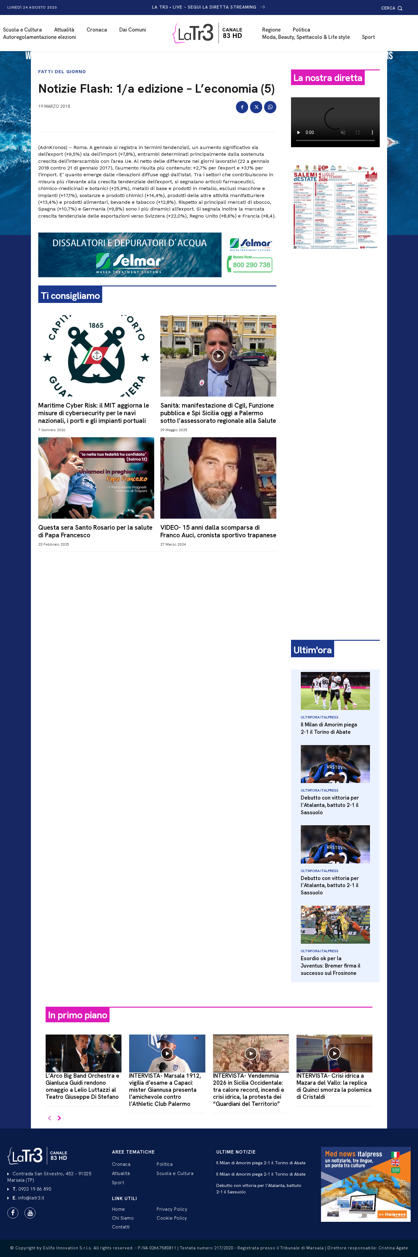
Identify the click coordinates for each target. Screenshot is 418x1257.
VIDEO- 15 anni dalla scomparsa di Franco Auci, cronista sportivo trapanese (218, 531)
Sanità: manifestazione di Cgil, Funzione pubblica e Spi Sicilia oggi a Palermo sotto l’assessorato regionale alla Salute (218, 413)
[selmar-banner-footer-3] (157, 282)
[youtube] (29, 1212)
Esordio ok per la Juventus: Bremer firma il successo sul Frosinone (330, 965)
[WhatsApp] (270, 107)
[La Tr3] (212, 33)
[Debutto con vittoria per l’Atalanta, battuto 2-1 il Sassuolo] (335, 764)
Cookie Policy (172, 1218)
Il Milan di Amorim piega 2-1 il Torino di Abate (329, 728)
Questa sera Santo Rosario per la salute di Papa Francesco (95, 531)
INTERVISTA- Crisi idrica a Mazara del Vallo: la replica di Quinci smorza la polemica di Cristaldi (334, 1086)
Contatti (121, 1227)
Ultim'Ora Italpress (319, 717)
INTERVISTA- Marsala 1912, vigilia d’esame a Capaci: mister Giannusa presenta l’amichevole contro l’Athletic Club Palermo (165, 1089)
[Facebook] (242, 107)
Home (118, 1209)
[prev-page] (49, 1118)
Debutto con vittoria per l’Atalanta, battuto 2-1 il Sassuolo (330, 805)
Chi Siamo (123, 1218)
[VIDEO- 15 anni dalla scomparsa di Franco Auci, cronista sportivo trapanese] (218, 477)
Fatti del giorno (62, 71)
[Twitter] (256, 107)
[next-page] (59, 1118)
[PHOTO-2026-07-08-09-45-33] (335, 255)
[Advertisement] (335, 351)
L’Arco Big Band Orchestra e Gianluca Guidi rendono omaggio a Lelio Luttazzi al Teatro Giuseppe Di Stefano (82, 1086)
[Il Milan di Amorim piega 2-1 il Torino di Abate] (335, 691)
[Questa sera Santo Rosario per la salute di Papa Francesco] (96, 477)
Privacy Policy (172, 1209)
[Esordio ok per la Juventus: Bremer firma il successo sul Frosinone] (335, 925)
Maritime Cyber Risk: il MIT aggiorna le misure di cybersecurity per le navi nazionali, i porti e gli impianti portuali (93, 413)
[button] (392, 8)
